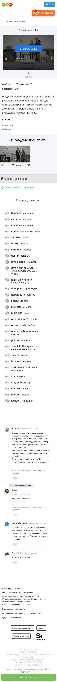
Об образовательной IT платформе (18, 593)
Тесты (28, 605)
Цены (4, 617)
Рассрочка (16, 617)
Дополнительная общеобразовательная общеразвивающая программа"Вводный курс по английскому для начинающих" (24, 598)
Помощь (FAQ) (35, 613)
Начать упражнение (28, 677)
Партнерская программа (13, 609)
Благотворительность (12, 588)
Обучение (6, 129)
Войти (49, 4)
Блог (4, 605)
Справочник (16, 605)
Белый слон (7, 125)
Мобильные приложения (13, 613)
